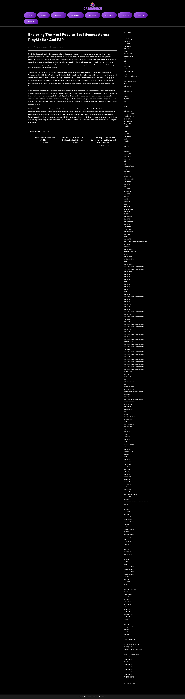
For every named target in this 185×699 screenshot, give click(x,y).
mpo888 (126, 599)
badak (126, 289)
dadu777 (127, 134)
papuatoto (127, 406)
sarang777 (127, 176)
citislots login (128, 419)
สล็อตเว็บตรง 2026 (129, 179)
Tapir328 (127, 99)
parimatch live (128, 231)
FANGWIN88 (128, 121)
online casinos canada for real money (136, 502)
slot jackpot (127, 74)
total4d (126, 577)
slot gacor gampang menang (133, 399)
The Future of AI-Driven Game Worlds (42, 139)
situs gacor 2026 (129, 114)
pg (125, 539)
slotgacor (127, 479)
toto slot (126, 59)
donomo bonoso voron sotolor (133, 649)
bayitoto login (128, 39)
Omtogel (127, 436)
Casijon (126, 84)
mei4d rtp (127, 394)
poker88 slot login (130, 416)
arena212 (127, 201)
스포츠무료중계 (129, 444)
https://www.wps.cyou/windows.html (135, 241)
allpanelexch (128, 519)
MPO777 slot (128, 542)
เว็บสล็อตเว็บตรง (129, 116)
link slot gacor (128, 56)
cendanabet (128, 659)
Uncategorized (57, 47)
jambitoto (127, 609)
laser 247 (127, 512)
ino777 (126, 487)
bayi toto (127, 69)
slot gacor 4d (128, 79)
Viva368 (126, 632)
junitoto (126, 374)
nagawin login (128, 614)
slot (39, 75)
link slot (126, 49)
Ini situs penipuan (129, 259)
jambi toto (127, 612)
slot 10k (126, 396)
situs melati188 (128, 404)
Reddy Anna (128, 554)
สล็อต (125, 61)
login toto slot (128, 451)
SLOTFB (126, 504)
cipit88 (126, 106)
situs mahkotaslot (129, 401)
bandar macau (128, 221)
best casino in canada (131, 527)
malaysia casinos (129, 627)
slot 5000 (127, 657)
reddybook (127, 517)
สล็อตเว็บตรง (128, 54)
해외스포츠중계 (129, 677)
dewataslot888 (129, 567)
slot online (127, 66)
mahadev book (129, 522)
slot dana (127, 234)
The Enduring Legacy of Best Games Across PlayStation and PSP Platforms (103, 140)
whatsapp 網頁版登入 (131, 251)
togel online (128, 229)
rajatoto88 (127, 464)
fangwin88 (127, 46)
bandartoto (127, 547)
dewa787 (127, 151)
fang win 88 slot (129, 341)
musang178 (127, 154)
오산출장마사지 (129, 529)
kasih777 (126, 414)
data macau (128, 637)
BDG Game (127, 489)
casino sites (127, 557)
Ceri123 (126, 214)
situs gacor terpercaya (131, 654)
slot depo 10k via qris (130, 494)
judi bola (126, 196)
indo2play (127, 559)
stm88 (126, 422)
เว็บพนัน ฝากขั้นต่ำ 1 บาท (131, 76)
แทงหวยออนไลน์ (129, 424)
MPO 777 (127, 549)
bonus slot (127, 246)
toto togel (127, 64)
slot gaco (127, 321)
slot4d (126, 51)
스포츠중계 (127, 552)
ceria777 (127, 597)
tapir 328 (127, 306)
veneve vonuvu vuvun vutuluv (133, 642)
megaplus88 (128, 476)
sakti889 (127, 514)
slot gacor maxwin (130, 589)
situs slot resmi (128, 622)
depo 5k (126, 146)
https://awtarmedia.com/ (132, 602)
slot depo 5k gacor (130, 81)
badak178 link (128, 249)
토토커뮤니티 (128, 647)
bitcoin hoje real (129, 381)
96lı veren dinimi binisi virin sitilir (134, 266)
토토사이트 (127, 484)
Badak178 (127, 206)
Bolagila (126, 634)
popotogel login (129, 71)
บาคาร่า (126, 429)
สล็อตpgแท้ (127, 86)
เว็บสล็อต (126, 126)
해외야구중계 (128, 371)
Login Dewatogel (129, 639)
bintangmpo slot (129, 507)
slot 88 (126, 411)
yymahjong (127, 537)
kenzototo (127, 482)
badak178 (127, 41)
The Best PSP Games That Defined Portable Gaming (73, 139)
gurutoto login (128, 209)
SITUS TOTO (128, 409)
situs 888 (127, 582)
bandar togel (128, 216)
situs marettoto (129, 386)
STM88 (126, 254)
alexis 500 (127, 497)
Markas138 (127, 604)
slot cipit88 (127, 304)
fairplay (126, 524)
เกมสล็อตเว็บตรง (129, 166)
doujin (126, 96)
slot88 (126, 199)
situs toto (127, 499)
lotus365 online (129, 534)
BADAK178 (127, 119)
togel (125, 131)
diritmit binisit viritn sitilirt (132, 644)
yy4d (125, 564)
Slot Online (127, 592)
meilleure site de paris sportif (133, 391)
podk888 (127, 171)
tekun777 (127, 544)
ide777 (126, 379)
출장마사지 (127, 532)
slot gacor (127, 156)
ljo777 (126, 584)
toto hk (126, 434)
